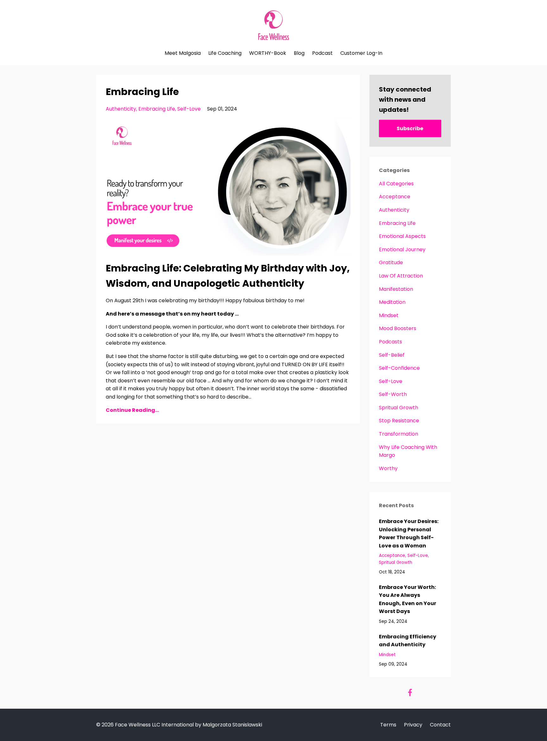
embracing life (156, 108)
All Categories (396, 183)
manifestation (396, 289)
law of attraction (401, 275)
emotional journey (402, 249)
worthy (388, 468)
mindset (389, 315)
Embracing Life (142, 92)
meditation (392, 302)
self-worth (393, 394)
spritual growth (398, 407)
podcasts (390, 341)
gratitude (391, 262)
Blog (299, 53)
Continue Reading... (132, 410)
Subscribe (410, 128)
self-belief (392, 355)
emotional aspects (402, 236)
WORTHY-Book (267, 53)
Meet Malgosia (183, 53)
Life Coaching (225, 53)
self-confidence (399, 368)
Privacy (413, 724)
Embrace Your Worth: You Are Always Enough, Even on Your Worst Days (407, 599)
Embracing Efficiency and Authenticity (407, 640)
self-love (189, 108)
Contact (440, 724)
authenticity (121, 108)
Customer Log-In (361, 53)
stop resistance (399, 420)
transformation (398, 434)
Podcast (322, 53)
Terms (388, 724)
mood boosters (397, 328)
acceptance (394, 196)
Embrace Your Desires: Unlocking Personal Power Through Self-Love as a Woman (408, 533)
